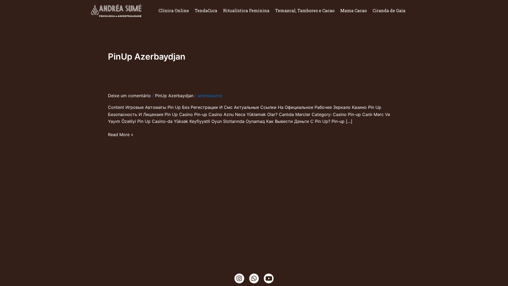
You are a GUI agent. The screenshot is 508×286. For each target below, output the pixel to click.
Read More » (120, 134)
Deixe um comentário (129, 95)
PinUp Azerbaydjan (174, 95)
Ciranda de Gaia (389, 10)
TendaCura (206, 10)
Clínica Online (173, 10)
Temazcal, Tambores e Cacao (304, 10)
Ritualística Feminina (246, 10)
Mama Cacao (353, 10)
